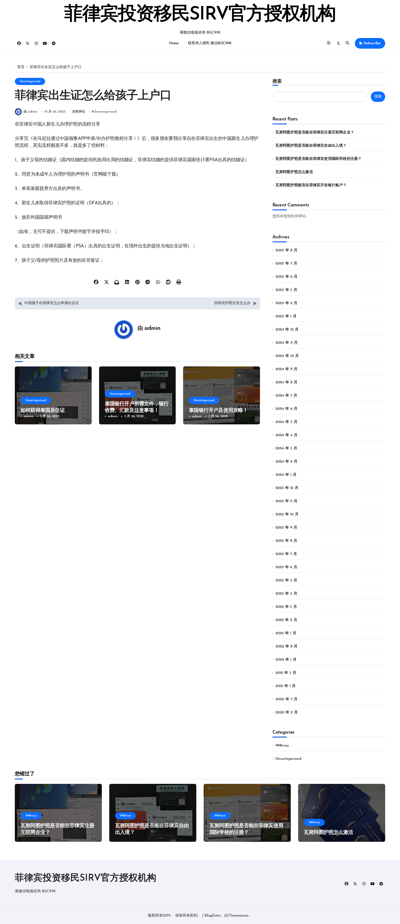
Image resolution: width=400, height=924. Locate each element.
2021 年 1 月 (285, 686)
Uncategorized (30, 81)
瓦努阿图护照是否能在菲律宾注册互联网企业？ (314, 132)
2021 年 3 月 (285, 673)
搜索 (277, 81)
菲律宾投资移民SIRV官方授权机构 (199, 15)
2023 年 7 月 (286, 554)
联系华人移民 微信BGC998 (209, 43)
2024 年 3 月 (286, 448)
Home (174, 43)
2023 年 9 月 (286, 528)
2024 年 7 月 (286, 395)
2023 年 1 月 (285, 633)
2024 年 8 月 (286, 382)
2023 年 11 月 (286, 501)
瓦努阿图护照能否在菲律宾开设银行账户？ (311, 185)
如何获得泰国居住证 (43, 410)
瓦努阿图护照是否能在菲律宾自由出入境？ (311, 146)
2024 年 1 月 (286, 475)
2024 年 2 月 (286, 462)
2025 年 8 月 (286, 250)
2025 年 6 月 (286, 277)
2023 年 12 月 (286, 488)
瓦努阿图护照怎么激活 (294, 172)
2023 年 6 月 (286, 567)
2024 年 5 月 (286, 422)
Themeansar (238, 916)
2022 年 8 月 (286, 646)
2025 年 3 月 (286, 290)
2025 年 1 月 (286, 316)
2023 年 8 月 (286, 541)
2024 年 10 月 (287, 356)
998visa (282, 745)
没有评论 (78, 112)
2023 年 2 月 (286, 620)
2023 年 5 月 (286, 580)
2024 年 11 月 (286, 343)
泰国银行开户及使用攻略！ (218, 410)
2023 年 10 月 (287, 514)
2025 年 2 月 (286, 303)
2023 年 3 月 (286, 607)
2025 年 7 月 (286, 263)
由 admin (31, 112)
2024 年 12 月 (287, 329)
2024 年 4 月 (286, 435)
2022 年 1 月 (286, 660)
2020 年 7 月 (286, 699)
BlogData (213, 916)
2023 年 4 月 (286, 594)
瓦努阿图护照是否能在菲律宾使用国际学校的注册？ (318, 159)
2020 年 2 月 (286, 712)
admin (152, 328)
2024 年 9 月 (286, 369)
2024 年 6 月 (286, 409)
